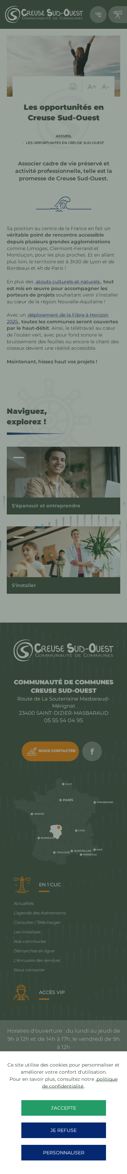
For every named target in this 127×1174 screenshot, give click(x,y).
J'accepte (63, 1108)
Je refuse (63, 1130)
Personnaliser (63, 1153)
